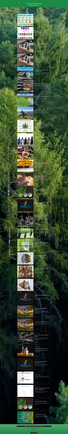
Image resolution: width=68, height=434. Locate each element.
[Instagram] (31, 433)
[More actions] (49, 15)
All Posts (18, 11)
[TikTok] (36, 433)
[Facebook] (33, 433)
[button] (49, 11)
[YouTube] (35, 433)
